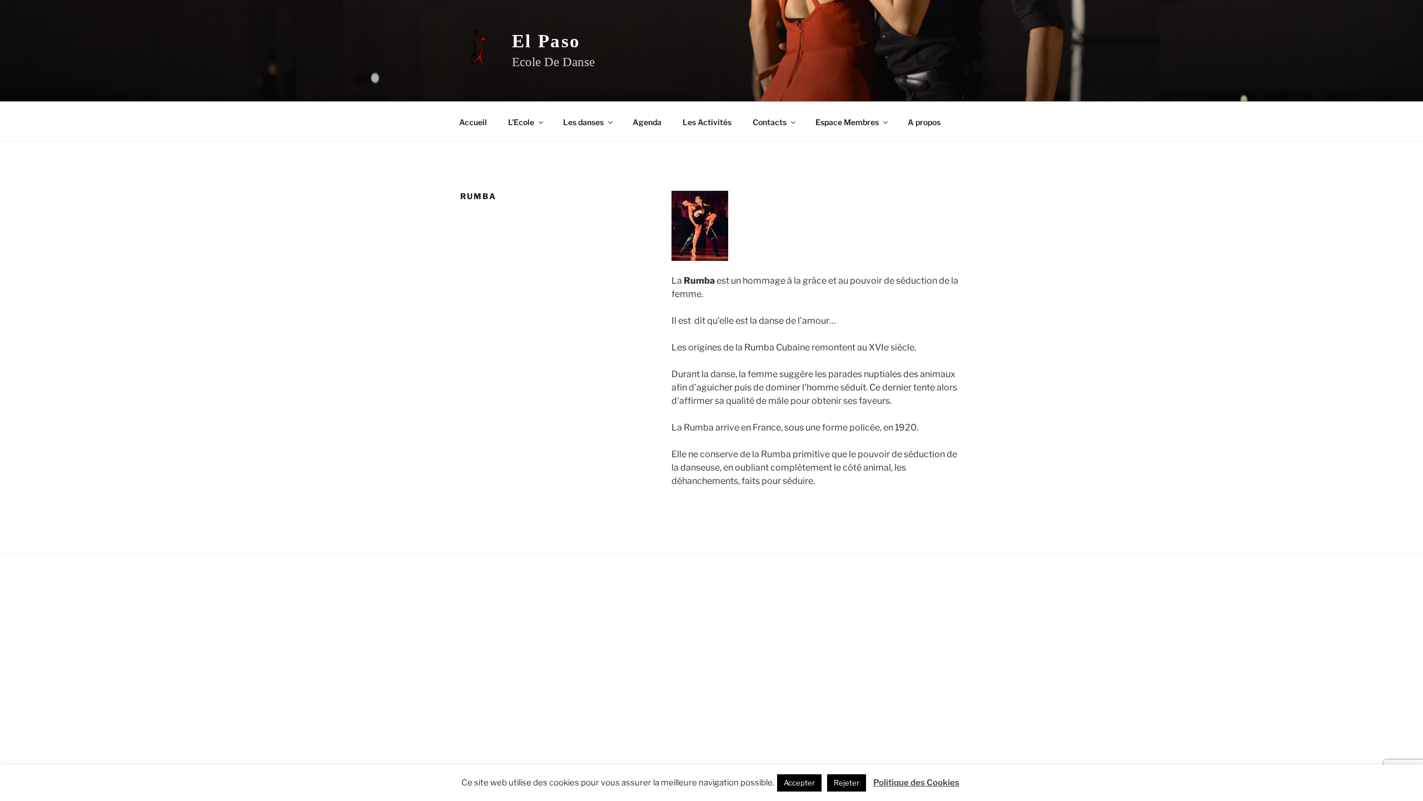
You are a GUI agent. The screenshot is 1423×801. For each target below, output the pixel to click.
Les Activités (707, 122)
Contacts (770, 122)
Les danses (583, 122)
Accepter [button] (799, 782)
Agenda (647, 122)
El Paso (546, 41)
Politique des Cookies (916, 783)
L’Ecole (521, 122)
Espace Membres (847, 122)
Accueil (473, 122)
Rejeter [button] (846, 782)
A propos (924, 122)
